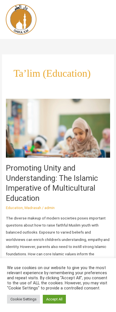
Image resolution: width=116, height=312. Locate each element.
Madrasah (32, 207)
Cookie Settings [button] (23, 299)
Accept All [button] (54, 299)
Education (14, 207)
